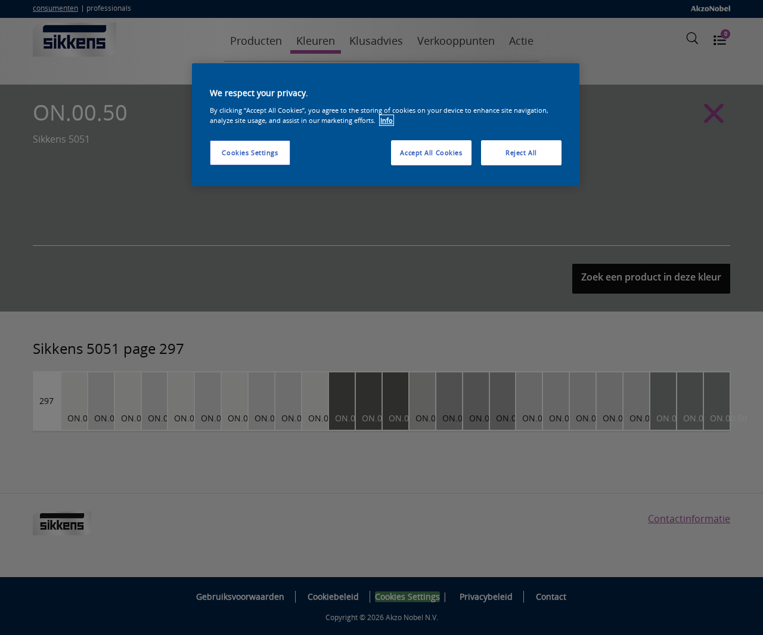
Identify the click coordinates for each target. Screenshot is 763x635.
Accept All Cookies (431, 152)
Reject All (521, 152)
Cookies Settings (250, 152)
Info (386, 120)
